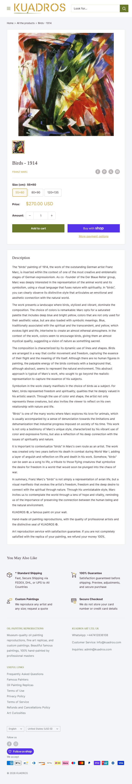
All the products (26, 23)
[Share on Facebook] (97, 171)
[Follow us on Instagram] (15, 743)
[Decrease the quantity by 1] (29, 215)
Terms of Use (15, 690)
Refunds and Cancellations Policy (28, 707)
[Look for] (124, 8)
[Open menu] (8, 8)
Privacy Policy (16, 696)
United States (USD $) (40, 728)
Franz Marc (20, 171)
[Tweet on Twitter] (110, 171)
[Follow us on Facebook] (9, 743)
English (12, 728)
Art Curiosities (16, 713)
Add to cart (38, 228)
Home (10, 23)
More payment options (93, 236)
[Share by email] (117, 171)
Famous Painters (17, 679)
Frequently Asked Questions (25, 674)
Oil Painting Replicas (20, 685)
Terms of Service (18, 702)
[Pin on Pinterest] (104, 171)
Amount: (18, 215)
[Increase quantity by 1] (51, 215)
